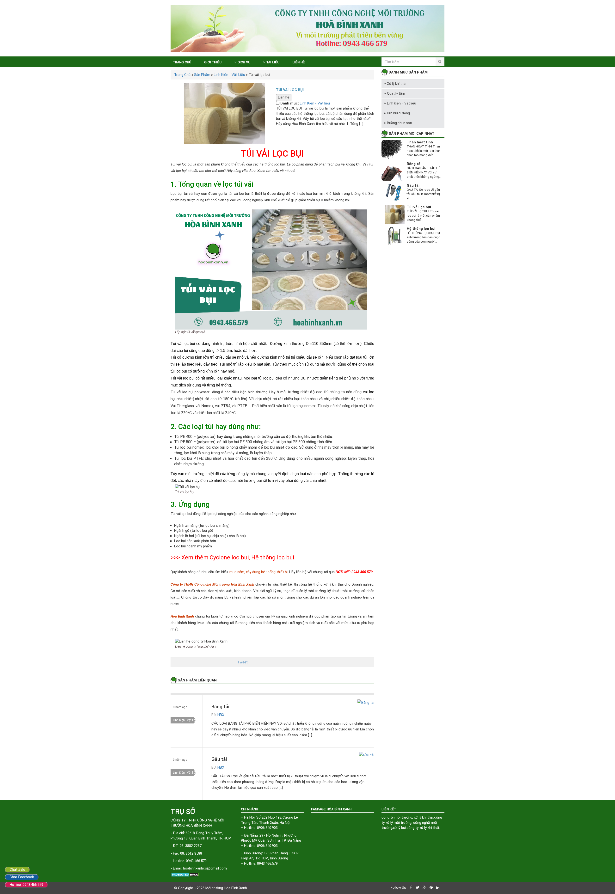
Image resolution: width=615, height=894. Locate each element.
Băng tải (220, 707)
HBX (220, 715)
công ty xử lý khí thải (422, 828)
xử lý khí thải (423, 817)
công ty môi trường (396, 817)
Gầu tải (219, 759)
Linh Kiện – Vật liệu (401, 103)
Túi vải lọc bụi (419, 207)
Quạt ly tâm (396, 93)
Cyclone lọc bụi (229, 557)
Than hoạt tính (420, 142)
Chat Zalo (17, 869)
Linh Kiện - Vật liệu (315, 103)
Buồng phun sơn (399, 123)
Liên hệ (298, 62)
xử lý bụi (399, 828)
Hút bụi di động (398, 113)
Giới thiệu (212, 62)
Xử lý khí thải (396, 84)
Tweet (242, 662)
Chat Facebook (22, 877)
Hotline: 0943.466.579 (26, 884)
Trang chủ (182, 62)
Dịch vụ (244, 62)
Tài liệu (272, 62)
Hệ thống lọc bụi (272, 557)
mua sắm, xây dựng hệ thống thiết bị (258, 572)
